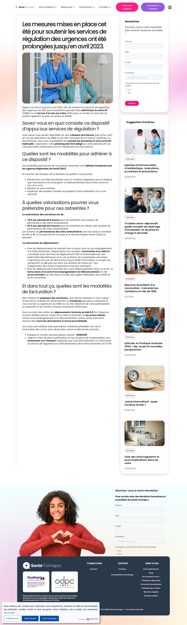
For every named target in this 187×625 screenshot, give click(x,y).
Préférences (12, 618)
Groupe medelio (151, 596)
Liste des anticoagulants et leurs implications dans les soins (142, 460)
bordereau (76, 300)
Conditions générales (151, 580)
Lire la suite (9, 612)
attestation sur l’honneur (41, 340)
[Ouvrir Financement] (94, 7)
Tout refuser (30, 618)
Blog (151, 573)
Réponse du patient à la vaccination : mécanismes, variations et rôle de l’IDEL (142, 288)
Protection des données (151, 584)
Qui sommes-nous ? (151, 577)
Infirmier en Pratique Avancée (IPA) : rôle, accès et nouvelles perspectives (143, 346)
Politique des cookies (151, 588)
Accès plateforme (151, 569)
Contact (93, 569)
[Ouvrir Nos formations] (56, 7)
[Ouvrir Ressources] (74, 7)
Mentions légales (151, 592)
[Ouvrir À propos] (110, 7)
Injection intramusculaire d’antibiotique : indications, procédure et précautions (142, 168)
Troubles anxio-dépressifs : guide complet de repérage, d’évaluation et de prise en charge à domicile (142, 228)
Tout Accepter (49, 618)
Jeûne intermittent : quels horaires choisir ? (141, 403)
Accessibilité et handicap (122, 575)
